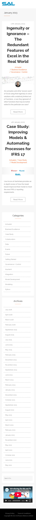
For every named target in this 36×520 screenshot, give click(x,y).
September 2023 (11, 405)
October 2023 (10, 400)
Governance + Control (19, 72)
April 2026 (8, 315)
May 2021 (8, 465)
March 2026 (9, 320)
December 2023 (10, 395)
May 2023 (8, 415)
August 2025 (9, 335)
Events (7, 249)
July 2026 (8, 310)
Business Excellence (19, 70)
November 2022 (10, 440)
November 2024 (11, 365)
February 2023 (10, 430)
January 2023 (10, 435)
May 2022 (8, 445)
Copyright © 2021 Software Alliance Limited (18, 516)
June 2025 (8, 345)
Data (7, 244)
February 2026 (10, 325)
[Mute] (27, 501)
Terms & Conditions (24, 513)
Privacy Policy (9, 513)
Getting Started (10, 259)
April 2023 (8, 420)
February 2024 (10, 385)
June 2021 (8, 460)
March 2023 (9, 425)
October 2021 (10, 455)
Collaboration (10, 239)
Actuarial (18, 67)
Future (7, 254)
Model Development (19, 162)
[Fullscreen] (30, 501)
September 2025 (11, 330)
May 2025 (8, 350)
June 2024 (8, 375)
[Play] (6, 501)
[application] (18, 494)
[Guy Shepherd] (18, 84)
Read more (18, 112)
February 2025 (10, 355)
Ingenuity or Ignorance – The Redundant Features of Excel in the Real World (18, 45)
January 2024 (10, 390)
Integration (9, 274)
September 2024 (11, 370)
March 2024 (9, 380)
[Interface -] (14, 3)
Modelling (8, 284)
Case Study (22, 160)
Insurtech (8, 269)
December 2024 (11, 360)
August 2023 (9, 410)
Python (7, 289)
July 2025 (8, 340)
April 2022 (8, 450)
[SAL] (18, 174)
